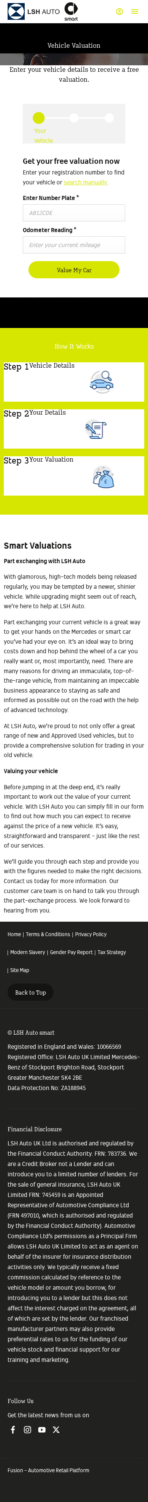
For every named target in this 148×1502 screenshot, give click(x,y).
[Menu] (134, 11)
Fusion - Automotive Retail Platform (48, 1470)
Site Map (19, 970)
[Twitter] (56, 1429)
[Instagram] (27, 1429)
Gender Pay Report (71, 952)
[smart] (71, 11)
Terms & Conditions (48, 934)
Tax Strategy (112, 952)
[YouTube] (41, 1429)
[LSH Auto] (34, 11)
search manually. (86, 182)
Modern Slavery (27, 952)
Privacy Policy (91, 934)
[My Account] (119, 11)
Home (14, 934)
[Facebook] (13, 1429)
